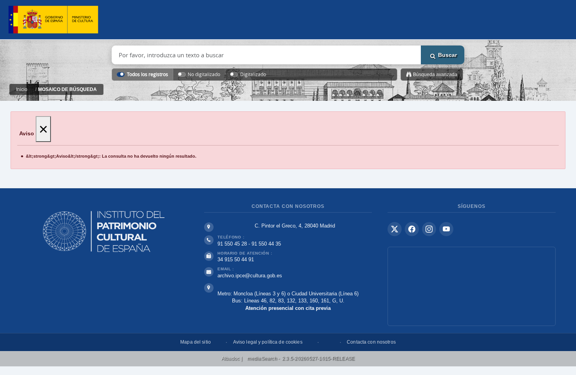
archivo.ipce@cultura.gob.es (249, 276)
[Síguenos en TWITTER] (395, 229)
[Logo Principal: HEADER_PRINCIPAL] (53, 20)
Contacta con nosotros (371, 342)
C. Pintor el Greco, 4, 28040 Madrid (295, 226)
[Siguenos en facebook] (412, 229)
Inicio (21, 89)
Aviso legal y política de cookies (267, 342)
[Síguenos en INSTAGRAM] (429, 229)
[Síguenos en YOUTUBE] (446, 229)
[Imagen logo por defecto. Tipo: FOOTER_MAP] (472, 286)
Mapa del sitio (195, 342)
